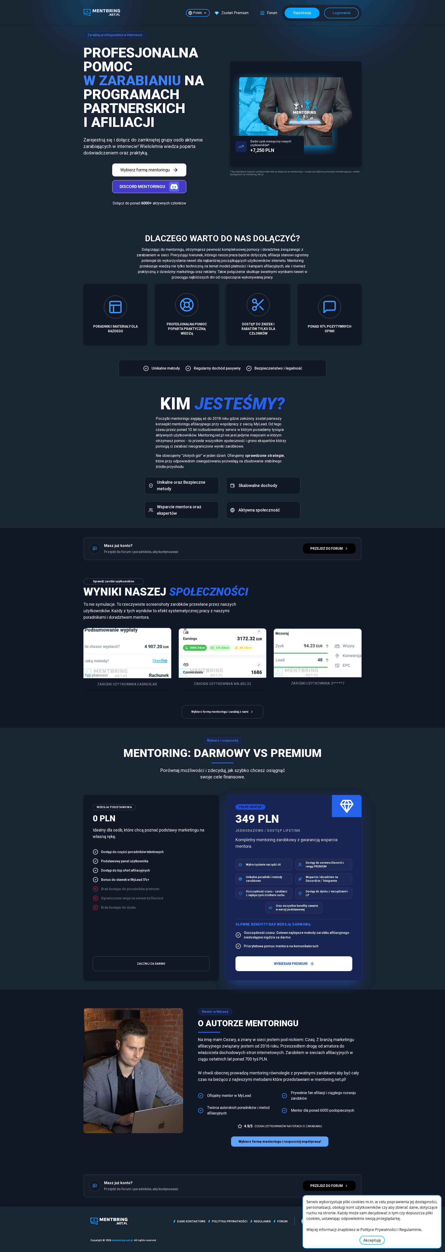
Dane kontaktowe (191, 1221)
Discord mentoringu (142, 186)
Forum (282, 1221)
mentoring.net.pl (122, 1240)
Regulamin (262, 1221)
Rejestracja (302, 13)
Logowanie (341, 13)
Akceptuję (372, 1240)
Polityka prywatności (230, 1221)
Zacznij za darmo (151, 963)
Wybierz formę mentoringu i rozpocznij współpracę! (279, 1141)
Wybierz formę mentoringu (145, 169)
